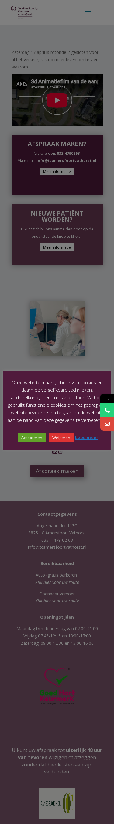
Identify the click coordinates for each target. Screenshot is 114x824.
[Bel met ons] (107, 410)
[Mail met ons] (107, 424)
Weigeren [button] (61, 437)
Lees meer (86, 437)
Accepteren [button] (31, 437)
